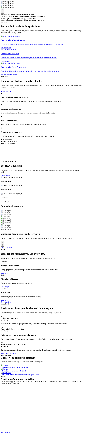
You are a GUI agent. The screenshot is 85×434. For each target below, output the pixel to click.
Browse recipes (6, 302)
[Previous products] (2, 242)
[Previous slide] (2, 9)
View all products (6, 247)
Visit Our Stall (5, 175)
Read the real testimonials (9, 353)
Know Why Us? (6, 91)
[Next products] (2, 245)
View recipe (5, 273)
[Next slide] (2, 12)
